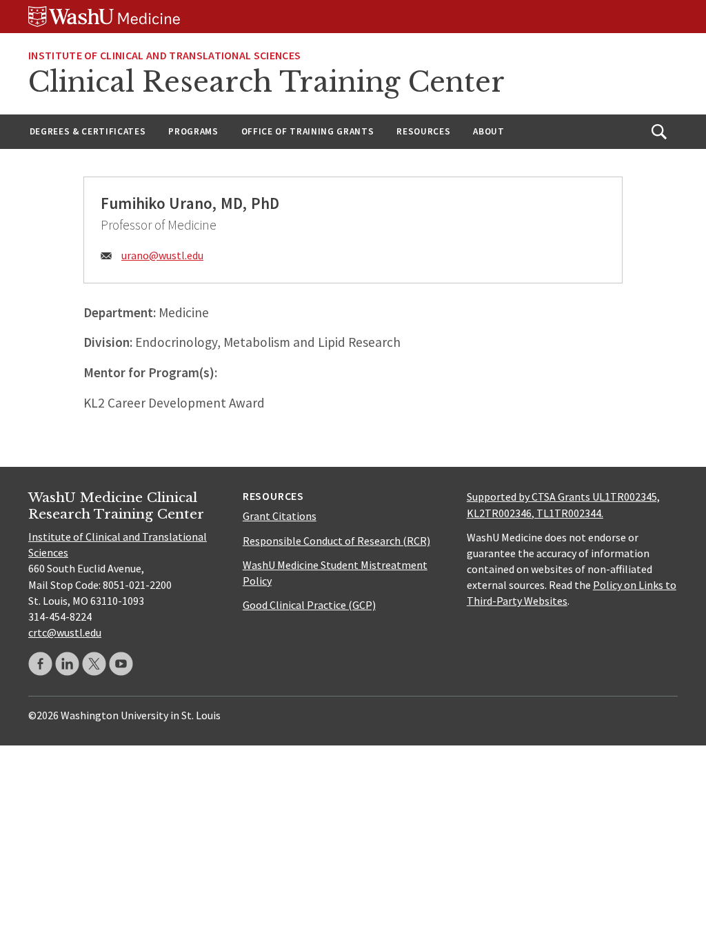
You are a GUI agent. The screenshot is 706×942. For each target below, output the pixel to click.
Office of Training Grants (307, 131)
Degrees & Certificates (88, 131)
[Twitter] (94, 664)
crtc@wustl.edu (64, 632)
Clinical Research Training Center (266, 82)
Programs (193, 131)
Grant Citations (279, 516)
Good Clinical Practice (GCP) (309, 605)
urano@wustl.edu (162, 255)
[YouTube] (121, 664)
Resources (423, 131)
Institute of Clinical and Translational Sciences (164, 55)
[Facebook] (40, 664)
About (488, 131)
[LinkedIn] (67, 664)
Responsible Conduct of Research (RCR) (336, 541)
